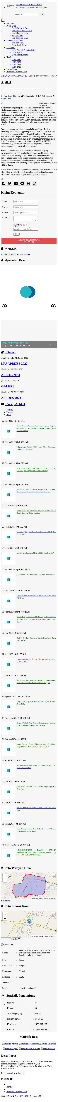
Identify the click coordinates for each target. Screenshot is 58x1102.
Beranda (10, 23)
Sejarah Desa (17, 35)
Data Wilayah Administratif (23, 50)
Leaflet (33, 898)
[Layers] (53, 876)
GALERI (7, 386)
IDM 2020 (16, 59)
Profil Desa (11, 26)
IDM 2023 (16, 67)
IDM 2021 (16, 62)
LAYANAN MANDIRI (19, 254)
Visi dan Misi (17, 43)
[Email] (16, 184)
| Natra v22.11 (38, 1096)
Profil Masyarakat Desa (22, 30)
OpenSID (53, 898)
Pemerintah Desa (19, 45)
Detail (15, 939)
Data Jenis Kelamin (20, 55)
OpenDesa (7, 1096)
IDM (8, 57)
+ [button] (5, 876)
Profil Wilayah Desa (20, 28)
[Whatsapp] (34, 184)
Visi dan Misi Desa (20, 38)
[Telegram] (22, 184)
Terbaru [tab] (9, 410)
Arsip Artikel (15, 404)
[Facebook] (3, 184)
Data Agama (17, 52)
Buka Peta (5, 900)
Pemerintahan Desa (14, 40)
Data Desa (10, 47)
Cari (42, 14)
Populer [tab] (9, 412)
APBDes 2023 (10, 375)
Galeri (10, 352)
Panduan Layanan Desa (16, 72)
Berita (9, 1087)
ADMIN (4, 254)
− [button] (5, 880)
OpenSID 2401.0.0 (23, 1096)
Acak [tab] (8, 414)
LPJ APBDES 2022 (14, 363)
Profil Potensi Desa (20, 33)
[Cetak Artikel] (28, 184)
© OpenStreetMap (43, 898)
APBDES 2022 (11, 398)
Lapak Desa (11, 69)
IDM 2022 (16, 64)
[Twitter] (9, 184)
